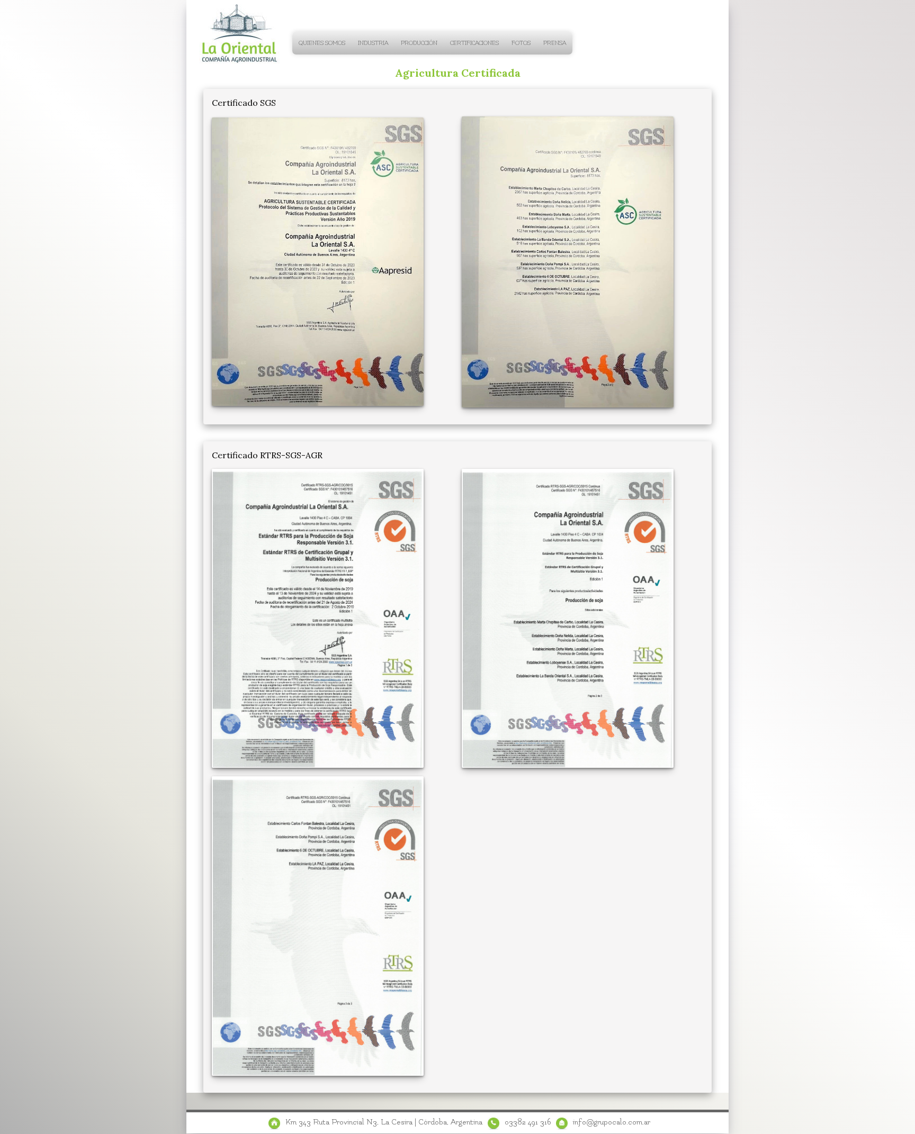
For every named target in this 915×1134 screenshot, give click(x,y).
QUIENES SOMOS (322, 43)
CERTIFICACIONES (474, 43)
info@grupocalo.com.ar (611, 1122)
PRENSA (554, 43)
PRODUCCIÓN (419, 43)
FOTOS (521, 43)
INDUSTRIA (373, 43)
